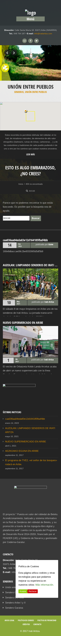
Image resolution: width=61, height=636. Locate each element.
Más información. (44, 584)
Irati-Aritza (49, 301)
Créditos (26, 624)
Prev (7, 52)
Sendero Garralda (14, 597)
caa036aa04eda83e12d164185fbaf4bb (25, 419)
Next (14, 52)
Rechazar (32, 591)
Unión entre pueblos (36, 92)
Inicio (20, 184)
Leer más (30, 154)
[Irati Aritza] (30, 12)
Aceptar (23, 591)
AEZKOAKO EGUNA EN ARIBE (22, 451)
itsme (50, 244)
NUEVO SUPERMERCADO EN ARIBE (25, 441)
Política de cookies (26, 620)
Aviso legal (9, 620)
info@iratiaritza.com (43, 33)
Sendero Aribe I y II (15, 602)
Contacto (37, 624)
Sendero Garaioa (14, 607)
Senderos (19, 92)
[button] (26, 111)
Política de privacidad (46, 620)
